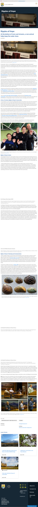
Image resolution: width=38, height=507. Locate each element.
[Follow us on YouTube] (26, 487)
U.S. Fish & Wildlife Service (8, 4)
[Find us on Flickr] (23, 487)
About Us (32, 486)
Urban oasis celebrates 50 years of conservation (8, 474)
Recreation (5, 470)
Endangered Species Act (23, 423)
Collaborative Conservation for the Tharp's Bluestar (26, 451)
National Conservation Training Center (25, 427)
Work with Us (32, 496)
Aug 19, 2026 (4, 477)
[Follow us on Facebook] (21, 485)
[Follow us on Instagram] (23, 485)
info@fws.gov (22, 496)
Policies (32, 492)
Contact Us (33, 489)
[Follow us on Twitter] (26, 485)
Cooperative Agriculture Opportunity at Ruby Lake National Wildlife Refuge (9, 451)
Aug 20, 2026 (22, 454)
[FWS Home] (2, 4)
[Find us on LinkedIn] (21, 487)
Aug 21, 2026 (4, 454)
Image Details (14, 62)
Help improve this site (32, 506)
